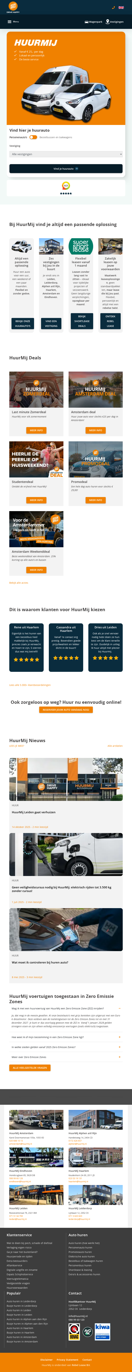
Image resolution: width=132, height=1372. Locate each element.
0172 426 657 (75, 1140)
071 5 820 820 (75, 1216)
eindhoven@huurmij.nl (20, 1181)
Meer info (36, 430)
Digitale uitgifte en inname (22, 1269)
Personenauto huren (80, 1247)
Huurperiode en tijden (19, 1256)
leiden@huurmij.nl (18, 1219)
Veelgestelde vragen (18, 1283)
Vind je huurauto (64, 168)
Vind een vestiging (51, 323)
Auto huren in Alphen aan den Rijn (27, 1319)
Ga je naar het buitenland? (22, 1252)
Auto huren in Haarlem (20, 1328)
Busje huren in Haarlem (20, 1332)
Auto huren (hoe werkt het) (84, 1243)
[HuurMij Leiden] (36, 1195)
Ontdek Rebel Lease (110, 321)
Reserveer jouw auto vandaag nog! (66, 709)
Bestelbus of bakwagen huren (86, 1261)
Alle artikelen (115, 745)
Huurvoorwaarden (17, 1287)
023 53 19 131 (75, 1178)
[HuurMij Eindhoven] (36, 1157)
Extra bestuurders (17, 1261)
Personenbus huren (80, 1265)
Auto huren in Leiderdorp (21, 1301)
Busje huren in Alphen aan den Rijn (27, 1323)
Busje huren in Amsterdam (22, 1341)
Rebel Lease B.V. (81, 1365)
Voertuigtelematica (17, 1278)
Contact (87, 1359)
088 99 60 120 (76, 1319)
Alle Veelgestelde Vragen (30, 1067)
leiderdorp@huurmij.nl (79, 1219)
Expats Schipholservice (20, 1274)
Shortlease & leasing (80, 1269)
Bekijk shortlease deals (82, 321)
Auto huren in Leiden (19, 1310)
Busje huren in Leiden (19, 1314)
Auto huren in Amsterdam (22, 1337)
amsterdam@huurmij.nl (20, 1143)
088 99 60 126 (16, 1178)
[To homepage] (13, 7)
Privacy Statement (67, 1359)
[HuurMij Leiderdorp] (96, 1195)
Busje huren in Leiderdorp (22, 1305)
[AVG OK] (88, 1331)
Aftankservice (14, 1265)
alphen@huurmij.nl (78, 1143)
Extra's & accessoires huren (84, 1274)
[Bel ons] (113, 7)
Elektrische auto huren (82, 1256)
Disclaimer (46, 1359)
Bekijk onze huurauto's (22, 323)
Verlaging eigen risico (19, 1247)
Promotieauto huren (80, 1252)
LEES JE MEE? (16, 745)
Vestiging (14, 145)
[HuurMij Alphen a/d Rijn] (96, 1120)
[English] (121, 7)
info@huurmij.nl (78, 1316)
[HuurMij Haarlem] (96, 1157)
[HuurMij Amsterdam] (36, 1120)
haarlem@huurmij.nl (78, 1181)
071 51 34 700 (16, 1216)
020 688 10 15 (16, 1140)
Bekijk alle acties (18, 582)
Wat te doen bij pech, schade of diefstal (29, 1243)
